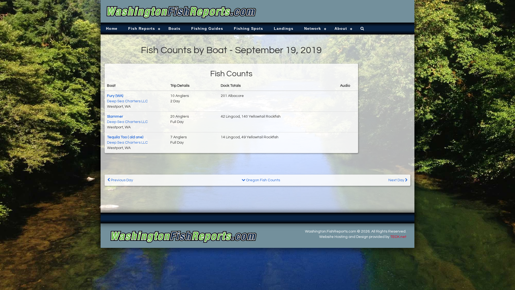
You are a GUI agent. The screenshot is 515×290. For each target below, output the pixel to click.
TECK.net (398, 237)
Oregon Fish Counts (262, 180)
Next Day (396, 180)
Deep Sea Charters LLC (127, 101)
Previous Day (121, 180)
